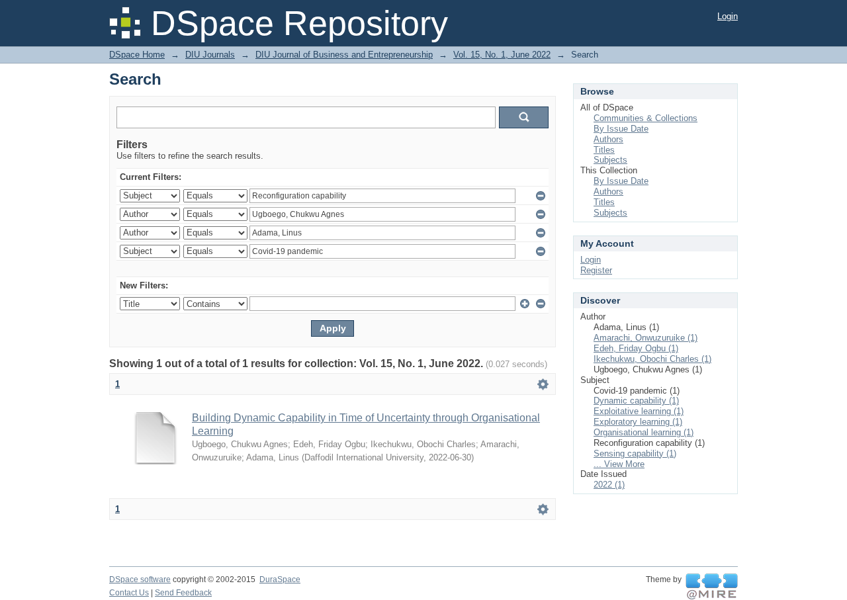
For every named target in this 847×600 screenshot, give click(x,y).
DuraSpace (279, 579)
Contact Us (129, 592)
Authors (608, 139)
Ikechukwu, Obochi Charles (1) (652, 359)
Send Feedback (183, 592)
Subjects (610, 160)
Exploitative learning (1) (639, 411)
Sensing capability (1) (635, 453)
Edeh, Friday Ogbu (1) (636, 348)
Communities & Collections (645, 118)
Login (727, 16)
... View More (619, 464)
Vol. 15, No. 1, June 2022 (502, 55)
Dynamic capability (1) (636, 401)
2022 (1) (609, 485)
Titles (604, 150)
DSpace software (140, 579)
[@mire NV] (712, 586)
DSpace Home (137, 55)
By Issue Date (621, 129)
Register (596, 270)
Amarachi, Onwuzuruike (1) (645, 338)
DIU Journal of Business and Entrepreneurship (344, 55)
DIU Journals (210, 55)
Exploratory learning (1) (638, 422)
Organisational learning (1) (643, 432)
